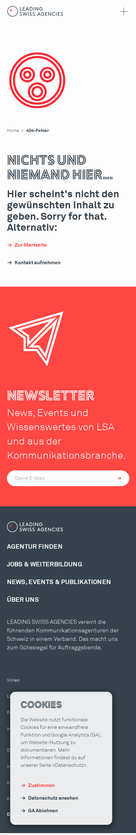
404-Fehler (37, 130)
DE (10, 814)
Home (13, 130)
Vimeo (13, 680)
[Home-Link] (35, 11)
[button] (122, 11)
